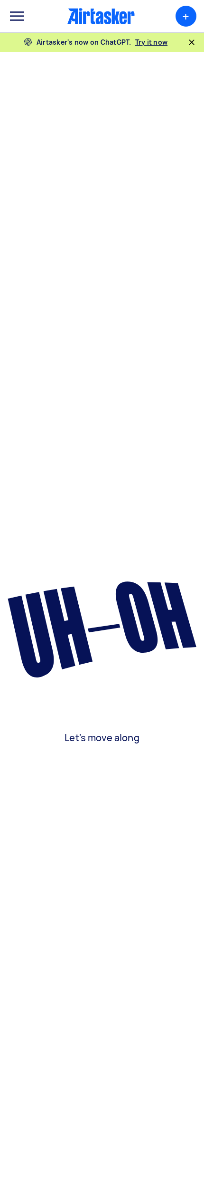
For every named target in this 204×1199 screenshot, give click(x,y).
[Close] (191, 42)
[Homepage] (101, 16)
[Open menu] (17, 16)
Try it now (151, 42)
